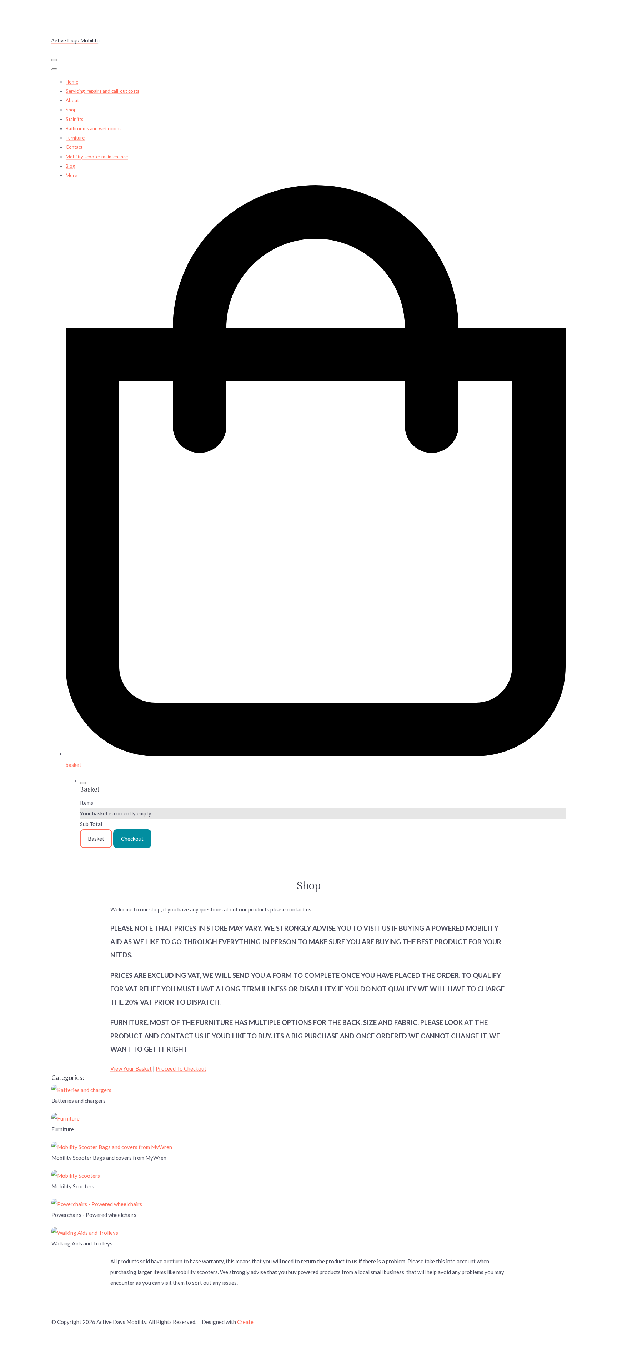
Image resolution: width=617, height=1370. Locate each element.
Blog (70, 166)
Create (245, 1322)
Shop (71, 109)
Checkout (132, 838)
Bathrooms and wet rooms (93, 128)
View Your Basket (131, 1068)
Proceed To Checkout (181, 1068)
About (72, 100)
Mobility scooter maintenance (97, 157)
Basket (96, 838)
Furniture (75, 138)
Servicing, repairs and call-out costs (102, 91)
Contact (74, 147)
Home (72, 82)
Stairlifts (74, 119)
